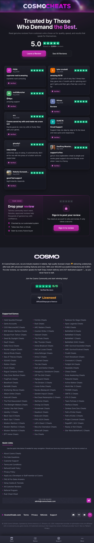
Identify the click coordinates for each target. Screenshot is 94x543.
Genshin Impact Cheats (44, 394)
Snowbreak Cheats (42, 408)
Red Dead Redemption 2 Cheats (47, 397)
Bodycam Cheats (41, 416)
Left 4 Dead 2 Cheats (43, 423)
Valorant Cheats (41, 335)
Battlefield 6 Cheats (73, 331)
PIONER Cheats (71, 390)
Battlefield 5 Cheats (73, 335)
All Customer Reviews (12, 487)
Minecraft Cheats (41, 430)
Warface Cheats (71, 405)
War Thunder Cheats (43, 342)
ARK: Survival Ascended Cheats (78, 346)
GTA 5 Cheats (70, 397)
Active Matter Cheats (73, 383)
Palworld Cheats (71, 379)
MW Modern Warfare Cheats (15, 331)
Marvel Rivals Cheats (12, 353)
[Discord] (73, 515)
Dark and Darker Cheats (44, 368)
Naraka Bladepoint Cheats (45, 390)
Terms (26, 515)
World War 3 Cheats (73, 386)
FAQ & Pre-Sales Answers (14, 479)
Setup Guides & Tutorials (14, 483)
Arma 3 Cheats (41, 357)
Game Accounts (10, 324)
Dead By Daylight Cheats (14, 338)
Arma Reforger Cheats (43, 353)
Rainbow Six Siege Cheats (75, 320)
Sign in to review (66, 228)
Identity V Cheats (11, 412)
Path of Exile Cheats (73, 412)
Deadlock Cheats (41, 412)
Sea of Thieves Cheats (13, 357)
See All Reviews (60, 53)
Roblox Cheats (10, 364)
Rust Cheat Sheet (11, 494)
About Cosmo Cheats (12, 453)
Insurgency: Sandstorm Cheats (47, 371)
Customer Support (11, 461)
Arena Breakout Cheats (44, 346)
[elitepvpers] (79, 515)
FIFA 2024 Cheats (42, 419)
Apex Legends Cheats (74, 324)
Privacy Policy (9, 472)
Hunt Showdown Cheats (74, 357)
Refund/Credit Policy (12, 468)
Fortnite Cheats (41, 320)
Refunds (43, 515)
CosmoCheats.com (11, 515)
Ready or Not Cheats (73, 427)
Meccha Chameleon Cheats (46, 427)
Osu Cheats (39, 434)
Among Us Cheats (42, 405)
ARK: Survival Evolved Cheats (77, 349)
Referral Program (11, 490)
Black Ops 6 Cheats (12, 416)
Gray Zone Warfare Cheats (14, 375)
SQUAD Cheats (10, 360)
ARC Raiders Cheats (43, 327)
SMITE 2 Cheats (71, 394)
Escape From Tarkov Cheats (15, 335)
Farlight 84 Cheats (72, 364)
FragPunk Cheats (11, 379)
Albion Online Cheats (12, 394)
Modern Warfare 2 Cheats (14, 423)
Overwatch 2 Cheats (73, 360)
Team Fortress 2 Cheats (74, 401)
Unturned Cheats (41, 360)
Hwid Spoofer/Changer (13, 320)
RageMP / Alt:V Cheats (74, 423)
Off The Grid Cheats (42, 375)
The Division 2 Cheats (43, 383)
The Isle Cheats (41, 364)
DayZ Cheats (9, 342)
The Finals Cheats (42, 338)
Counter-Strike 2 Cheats (44, 331)
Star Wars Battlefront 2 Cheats (77, 430)
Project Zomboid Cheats (74, 419)
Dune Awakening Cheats (75, 375)
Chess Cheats (70, 371)
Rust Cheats (39, 324)
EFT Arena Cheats (11, 434)
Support (53, 515)
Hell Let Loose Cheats (43, 349)
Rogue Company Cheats (13, 371)
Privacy (34, 515)
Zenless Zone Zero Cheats (75, 408)
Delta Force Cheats (11, 346)
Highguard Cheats (42, 379)
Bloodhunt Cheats (11, 383)
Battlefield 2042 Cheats (74, 342)
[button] (90, 515)
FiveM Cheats (70, 353)
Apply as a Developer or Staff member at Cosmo (23, 475)
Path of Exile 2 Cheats (74, 416)
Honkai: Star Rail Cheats (13, 408)
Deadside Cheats (72, 368)
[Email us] (89, 500)
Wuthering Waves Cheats (14, 390)
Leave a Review (34, 53)
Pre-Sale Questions (11, 457)
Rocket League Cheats (13, 349)
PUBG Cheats (70, 327)
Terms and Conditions (12, 464)
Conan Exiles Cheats (43, 386)
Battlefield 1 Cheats (73, 338)
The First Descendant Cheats (15, 401)
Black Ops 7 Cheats (12, 419)
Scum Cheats (9, 368)
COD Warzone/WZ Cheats (14, 327)
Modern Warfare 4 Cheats (14, 430)
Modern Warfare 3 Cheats (14, 427)
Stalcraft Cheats (10, 397)
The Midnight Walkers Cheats (16, 405)
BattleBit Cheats (10, 386)
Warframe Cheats (41, 401)
